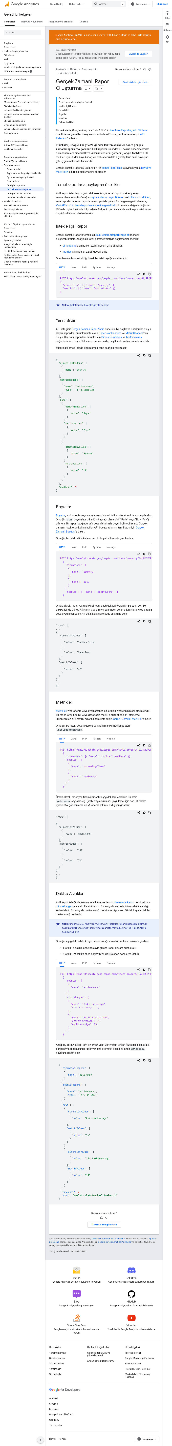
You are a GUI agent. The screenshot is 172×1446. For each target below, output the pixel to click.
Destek (83, 21)
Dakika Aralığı (139, 928)
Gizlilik (62, 1439)
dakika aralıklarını (124, 902)
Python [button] (97, 267)
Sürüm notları (56, 1363)
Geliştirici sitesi (57, 1358)
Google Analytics (89, 69)
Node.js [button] (111, 267)
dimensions (69, 245)
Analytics (31, 4)
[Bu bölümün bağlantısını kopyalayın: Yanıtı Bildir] (79, 321)
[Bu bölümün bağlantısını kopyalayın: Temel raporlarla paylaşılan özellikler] (124, 185)
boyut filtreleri (116, 197)
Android (53, 1398)
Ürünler (73, 69)
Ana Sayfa (61, 69)
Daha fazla (75, 4)
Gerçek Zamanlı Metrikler (127, 719)
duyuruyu (61, 39)
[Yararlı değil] (149, 69)
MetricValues (134, 337)
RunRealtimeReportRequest (112, 235)
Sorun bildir (55, 1374)
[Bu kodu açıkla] (138, 274)
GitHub (110, 35)
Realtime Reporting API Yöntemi (128, 130)
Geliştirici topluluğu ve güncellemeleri (98, 1354)
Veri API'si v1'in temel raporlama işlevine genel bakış (87, 205)
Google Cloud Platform (61, 1414)
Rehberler (9, 21)
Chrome (53, 1403)
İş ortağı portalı (133, 1352)
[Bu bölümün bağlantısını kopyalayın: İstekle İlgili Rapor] (91, 227)
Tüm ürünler (55, 1425)
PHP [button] (84, 267)
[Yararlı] (144, 69)
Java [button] (73, 267)
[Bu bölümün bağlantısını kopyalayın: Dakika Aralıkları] (87, 894)
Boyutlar (60, 515)
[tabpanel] (104, 284)
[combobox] (109, 4)
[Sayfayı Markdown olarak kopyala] (96, 88)
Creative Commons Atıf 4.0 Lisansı (108, 1238)
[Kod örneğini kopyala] (149, 274)
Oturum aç (162, 4)
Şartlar (52, 1439)
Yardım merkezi (57, 1352)
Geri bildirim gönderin (135, 82)
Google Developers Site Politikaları (114, 1242)
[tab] (62, 267)
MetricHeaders (134, 333)
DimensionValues (111, 337)
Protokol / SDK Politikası (137, 1369)
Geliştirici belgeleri (18, 14)
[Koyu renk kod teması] (144, 274)
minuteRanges (64, 906)
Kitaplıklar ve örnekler (61, 21)
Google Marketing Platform (139, 1358)
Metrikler (61, 711)
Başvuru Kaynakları (31, 21)
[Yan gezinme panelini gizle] (40, 1440)
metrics (67, 251)
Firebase (53, 1409)
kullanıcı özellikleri (139, 197)
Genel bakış (56, 4)
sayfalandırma (98, 197)
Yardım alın (55, 1369)
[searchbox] (22, 32)
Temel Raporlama (112, 167)
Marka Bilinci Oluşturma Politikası (137, 1375)
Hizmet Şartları (133, 1363)
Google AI (54, 1420)
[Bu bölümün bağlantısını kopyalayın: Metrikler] (75, 703)
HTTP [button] (62, 267)
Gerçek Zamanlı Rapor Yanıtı (88, 329)
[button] (22, 51)
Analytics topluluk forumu (100, 1361)
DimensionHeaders (110, 333)
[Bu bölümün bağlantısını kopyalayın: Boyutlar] (74, 507)
